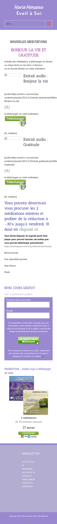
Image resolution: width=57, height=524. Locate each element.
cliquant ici (29, 229)
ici (43, 356)
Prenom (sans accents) (18, 300)
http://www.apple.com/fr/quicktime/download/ (28, 246)
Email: (10, 311)
